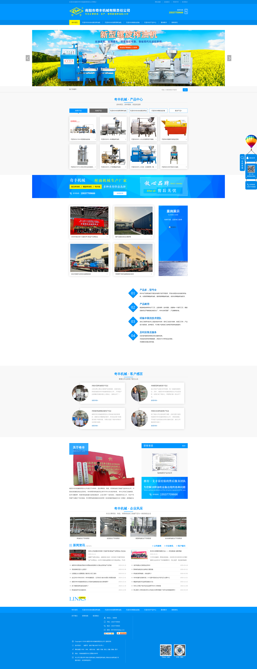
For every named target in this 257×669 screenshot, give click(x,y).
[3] (128, 58)
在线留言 (167, 2)
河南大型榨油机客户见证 (100, 385)
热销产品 (98, 110)
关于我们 (75, 27)
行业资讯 (169, 546)
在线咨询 (120, 193)
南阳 (98, 649)
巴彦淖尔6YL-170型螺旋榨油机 (111, 167)
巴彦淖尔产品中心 (150, 22)
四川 (116, 649)
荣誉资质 (85, 27)
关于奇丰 (79, 447)
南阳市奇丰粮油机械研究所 (164, 473)
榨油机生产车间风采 (83, 538)
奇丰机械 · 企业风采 (128, 508)
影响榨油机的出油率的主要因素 (143, 569)
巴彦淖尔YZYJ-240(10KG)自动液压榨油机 (83, 167)
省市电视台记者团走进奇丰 (142, 565)
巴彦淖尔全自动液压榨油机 (91, 22)
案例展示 (164, 22)
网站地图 (158, 2)
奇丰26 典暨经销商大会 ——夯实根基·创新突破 (166, 551)
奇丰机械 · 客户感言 (128, 374)
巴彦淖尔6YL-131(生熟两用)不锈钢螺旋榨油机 (144, 139)
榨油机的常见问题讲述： (79, 590)
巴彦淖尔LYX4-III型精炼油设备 (80, 139)
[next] (229, 58)
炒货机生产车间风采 (113, 538)
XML (87, 649)
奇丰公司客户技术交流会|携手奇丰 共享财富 (147, 586)
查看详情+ (95, 400)
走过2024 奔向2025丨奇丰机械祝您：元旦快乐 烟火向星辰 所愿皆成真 (94, 577)
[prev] (28, 58)
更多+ (184, 446)
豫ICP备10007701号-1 (96, 645)
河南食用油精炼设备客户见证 (101, 411)
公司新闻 (157, 546)
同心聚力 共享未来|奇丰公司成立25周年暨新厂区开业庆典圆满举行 (154, 590)
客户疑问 (181, 546)
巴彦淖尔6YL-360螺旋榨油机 (110, 139)
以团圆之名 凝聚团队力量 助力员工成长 (84, 573)
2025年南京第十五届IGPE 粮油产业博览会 (84, 237)
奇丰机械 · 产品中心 (128, 99)
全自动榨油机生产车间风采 (173, 538)
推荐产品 (78, 110)
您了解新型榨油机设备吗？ (80, 586)
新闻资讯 (175, 22)
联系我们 (185, 2)
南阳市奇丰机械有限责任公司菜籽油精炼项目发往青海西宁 (90, 582)
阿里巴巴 (176, 2)
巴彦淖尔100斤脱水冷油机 (170, 167)
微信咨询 (252, 158)
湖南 (112, 649)
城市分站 (92, 649)
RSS (83, 649)
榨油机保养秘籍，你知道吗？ (143, 573)
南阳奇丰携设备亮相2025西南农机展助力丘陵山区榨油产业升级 (92, 565)
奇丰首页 (75, 22)
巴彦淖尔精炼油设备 (133, 22)
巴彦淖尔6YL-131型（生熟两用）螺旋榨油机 (144, 167)
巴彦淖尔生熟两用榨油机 (113, 22)
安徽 (109, 649)
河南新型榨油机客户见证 (159, 385)
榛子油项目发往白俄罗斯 (123, 237)
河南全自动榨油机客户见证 (160, 411)
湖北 (105, 649)
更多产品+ (178, 110)
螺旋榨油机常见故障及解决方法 (143, 582)
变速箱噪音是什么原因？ (79, 569)
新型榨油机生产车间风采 (143, 538)
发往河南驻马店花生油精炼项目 (81, 274)
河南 (101, 649)
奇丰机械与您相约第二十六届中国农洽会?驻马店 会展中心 (152, 577)
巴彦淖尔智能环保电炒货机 (170, 139)
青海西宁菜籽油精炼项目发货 (124, 274)
